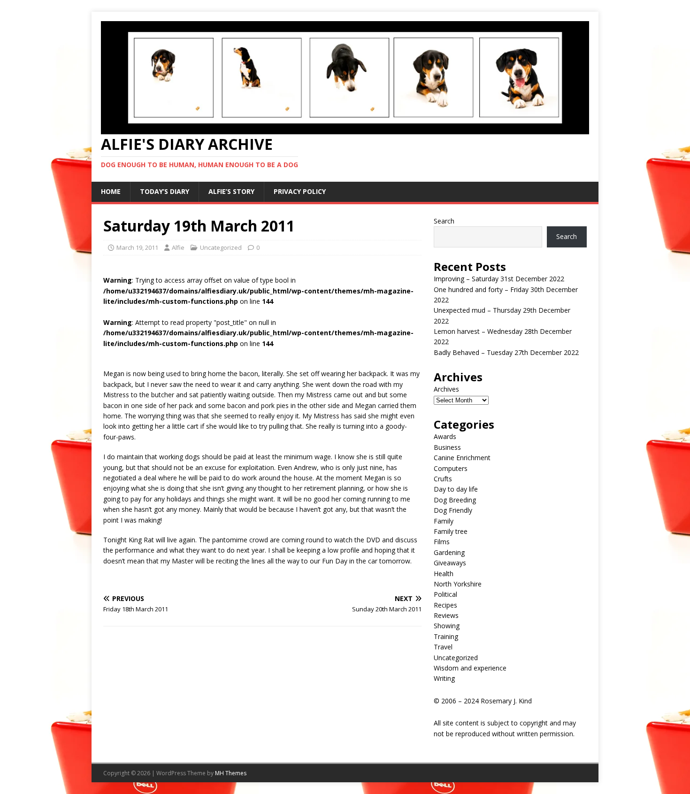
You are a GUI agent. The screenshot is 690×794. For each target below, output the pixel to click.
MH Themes (230, 773)
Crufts (443, 478)
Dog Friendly (453, 510)
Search (444, 220)
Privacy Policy (300, 191)
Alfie (178, 247)
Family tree (451, 531)
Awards (445, 436)
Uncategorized (221, 247)
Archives (446, 389)
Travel (443, 646)
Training (446, 636)
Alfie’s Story (231, 191)
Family (443, 520)
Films (442, 541)
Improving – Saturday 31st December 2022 (499, 278)
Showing (447, 625)
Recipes (445, 605)
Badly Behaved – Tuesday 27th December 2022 (506, 352)
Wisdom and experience (470, 667)
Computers (451, 468)
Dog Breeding (455, 499)
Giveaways (450, 562)
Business (447, 447)
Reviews (446, 615)
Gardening (449, 552)
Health (443, 573)
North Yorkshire (458, 583)
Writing (444, 678)
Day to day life (456, 489)
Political (445, 594)
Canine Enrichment (462, 457)
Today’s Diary (164, 191)
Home (111, 191)
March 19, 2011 (137, 247)
